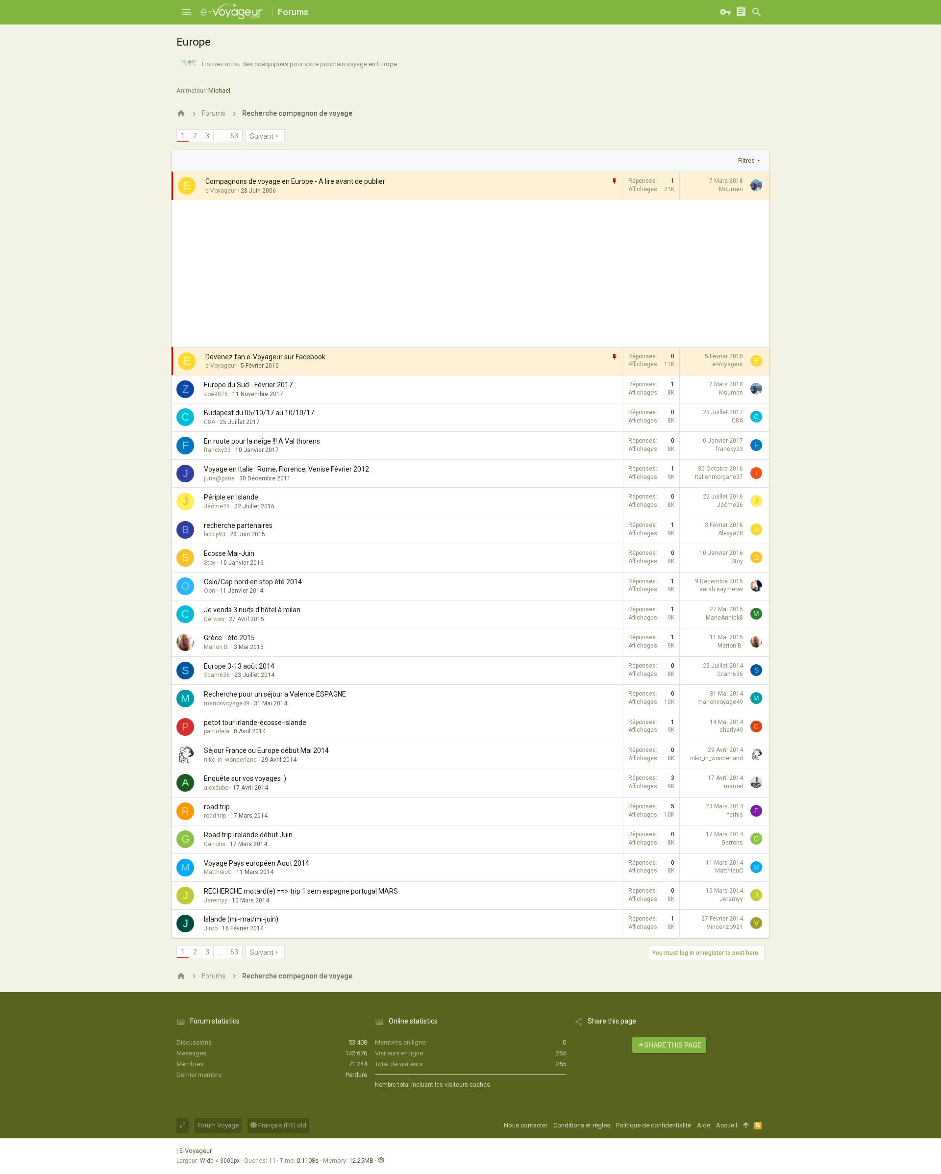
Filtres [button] (746, 160)
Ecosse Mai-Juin (229, 553)
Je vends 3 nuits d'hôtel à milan (252, 610)
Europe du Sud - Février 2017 (248, 385)
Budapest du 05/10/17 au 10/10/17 (259, 413)
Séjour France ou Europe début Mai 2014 (266, 750)
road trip (217, 807)
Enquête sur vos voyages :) (245, 778)
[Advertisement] (470, 273)
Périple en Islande (231, 497)
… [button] (220, 136)
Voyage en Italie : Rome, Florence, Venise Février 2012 (286, 469)
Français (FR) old (281, 1125)
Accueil (726, 1125)
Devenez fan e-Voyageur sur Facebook (265, 357)
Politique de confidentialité (653, 1125)
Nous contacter (525, 1125)
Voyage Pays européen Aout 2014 (256, 863)
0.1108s (308, 1160)
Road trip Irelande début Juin (248, 835)
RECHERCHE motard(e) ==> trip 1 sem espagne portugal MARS (301, 891)
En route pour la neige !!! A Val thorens (262, 441)
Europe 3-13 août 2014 (239, 666)
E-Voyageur (195, 1150)
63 (234, 136)
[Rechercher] (757, 12)
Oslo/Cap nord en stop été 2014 (253, 582)
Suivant (261, 136)
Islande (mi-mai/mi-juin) (241, 919)
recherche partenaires (238, 525)
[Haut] (745, 1125)
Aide (703, 1125)
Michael (219, 90)
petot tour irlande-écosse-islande (255, 722)
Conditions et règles (581, 1125)
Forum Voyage (218, 1125)
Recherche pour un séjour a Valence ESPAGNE (275, 694)
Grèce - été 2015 (229, 638)
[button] (186, 12)
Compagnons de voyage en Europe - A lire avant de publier (295, 181)
